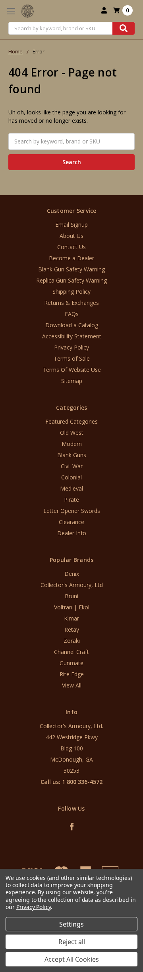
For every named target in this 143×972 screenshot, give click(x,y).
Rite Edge (72, 674)
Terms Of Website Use (72, 369)
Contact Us (71, 247)
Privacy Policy (71, 347)
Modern (72, 444)
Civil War (72, 466)
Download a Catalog (71, 325)
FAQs (72, 314)
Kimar (71, 618)
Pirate (71, 499)
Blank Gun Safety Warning (71, 269)
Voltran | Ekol (71, 607)
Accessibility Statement (71, 336)
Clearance (71, 522)
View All (71, 685)
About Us (71, 236)
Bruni (71, 596)
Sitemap (71, 381)
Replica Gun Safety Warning (71, 280)
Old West (71, 432)
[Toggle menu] (11, 11)
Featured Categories (71, 421)
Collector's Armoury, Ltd (72, 585)
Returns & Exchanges (71, 302)
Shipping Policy (71, 291)
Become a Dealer (71, 258)
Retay (71, 629)
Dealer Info (71, 533)
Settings (71, 924)
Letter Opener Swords (71, 510)
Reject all (71, 941)
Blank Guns (71, 455)
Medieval (71, 488)
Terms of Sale (72, 358)
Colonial (71, 477)
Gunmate (71, 663)
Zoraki (72, 640)
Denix (71, 573)
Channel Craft (71, 652)
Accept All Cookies (71, 959)
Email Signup (71, 224)
